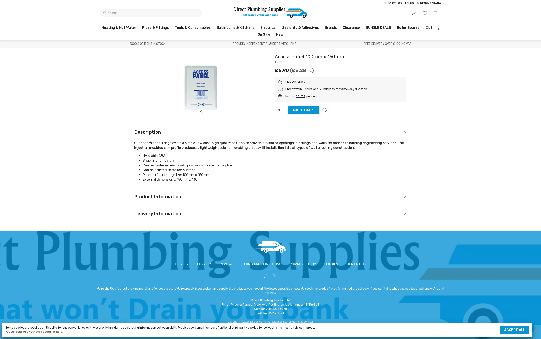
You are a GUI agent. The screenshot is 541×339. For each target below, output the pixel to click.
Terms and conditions (261, 264)
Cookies (331, 264)
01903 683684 (430, 3)
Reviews (227, 264)
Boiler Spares (408, 28)
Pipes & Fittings (155, 28)
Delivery (390, 3)
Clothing (432, 28)
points (300, 96)
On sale (264, 35)
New (279, 35)
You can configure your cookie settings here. (34, 331)
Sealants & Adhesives (300, 28)
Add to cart (303, 110)
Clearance (351, 28)
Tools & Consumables (193, 28)
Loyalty (204, 264)
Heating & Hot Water (119, 28)
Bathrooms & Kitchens (235, 28)
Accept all (514, 330)
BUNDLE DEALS (378, 28)
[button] (435, 13)
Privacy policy (303, 264)
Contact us (406, 3)
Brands (331, 28)
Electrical (268, 28)
